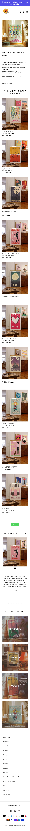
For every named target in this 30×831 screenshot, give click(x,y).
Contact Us (6, 750)
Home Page (6, 741)
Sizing (5, 754)
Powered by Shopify (20, 825)
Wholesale (6, 785)
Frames (5, 763)
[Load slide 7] (18, 603)
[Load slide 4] (13, 603)
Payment (5, 772)
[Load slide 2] (10, 603)
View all (15, 524)
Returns (5, 768)
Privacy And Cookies (9, 781)
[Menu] (27, 12)
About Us (5, 746)
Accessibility (6, 794)
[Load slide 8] (20, 603)
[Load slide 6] (17, 603)
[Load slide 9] (21, 603)
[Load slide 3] (11, 603)
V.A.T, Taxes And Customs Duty (12, 777)
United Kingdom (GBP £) (14, 805)
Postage (5, 759)
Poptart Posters (12, 825)
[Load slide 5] (15, 603)
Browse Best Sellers (7, 83)
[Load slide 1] (8, 603)
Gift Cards (6, 790)
